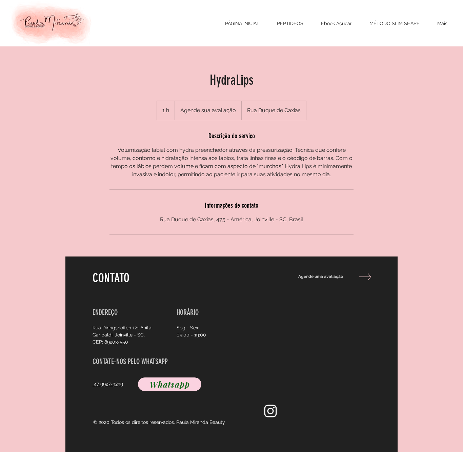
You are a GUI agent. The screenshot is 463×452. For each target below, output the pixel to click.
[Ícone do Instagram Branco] (270, 411)
